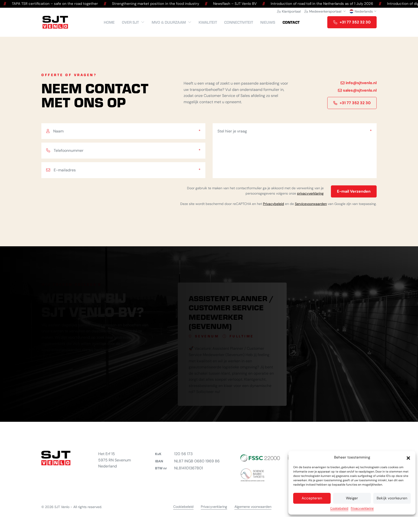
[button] (408, 457)
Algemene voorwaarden (252, 506)
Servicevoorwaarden (311, 204)
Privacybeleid (273, 204)
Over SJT (130, 22)
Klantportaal (291, 11)
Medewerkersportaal (325, 11)
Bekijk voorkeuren (392, 498)
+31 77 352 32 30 (355, 22)
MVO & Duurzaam (169, 22)
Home (109, 22)
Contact (291, 22)
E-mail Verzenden (354, 191)
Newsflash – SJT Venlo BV (228, 3)
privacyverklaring (310, 193)
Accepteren (312, 498)
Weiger (352, 498)
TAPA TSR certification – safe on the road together (48, 3)
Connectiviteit (238, 22)
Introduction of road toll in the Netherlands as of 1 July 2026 (315, 3)
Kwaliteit (208, 22)
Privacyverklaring (362, 508)
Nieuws (267, 22)
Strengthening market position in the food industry (148, 3)
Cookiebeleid (339, 508)
